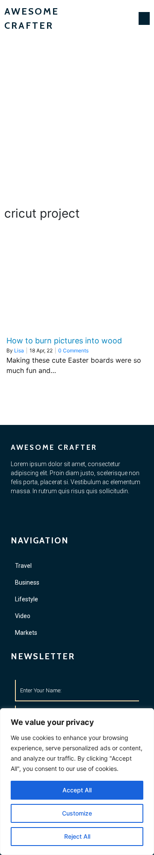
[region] (77, 781)
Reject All (77, 836)
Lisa (19, 350)
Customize (77, 813)
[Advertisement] (77, 118)
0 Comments (73, 350)
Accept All (77, 790)
